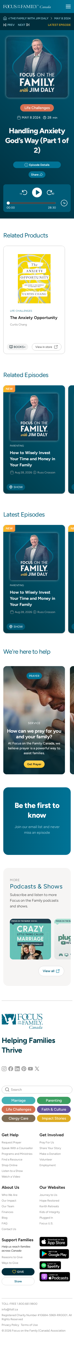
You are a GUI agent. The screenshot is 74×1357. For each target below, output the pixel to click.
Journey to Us (48, 1194)
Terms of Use (29, 1324)
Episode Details (39, 164)
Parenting (54, 1100)
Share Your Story (50, 1148)
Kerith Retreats (49, 1206)
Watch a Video (11, 1176)
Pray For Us (46, 1142)
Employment (47, 1165)
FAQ (4, 1223)
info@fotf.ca (10, 1309)
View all (48, 971)
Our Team (8, 1206)
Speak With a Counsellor (17, 1148)
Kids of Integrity (49, 1212)
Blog (4, 1217)
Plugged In (46, 1217)
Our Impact (9, 1200)
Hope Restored (49, 1200)
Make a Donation (50, 1153)
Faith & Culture (54, 1109)
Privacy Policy (10, 1324)
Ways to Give (10, 1262)
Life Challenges (37, 108)
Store (18, 1281)
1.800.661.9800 (27, 1303)
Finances (7, 1212)
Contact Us (9, 1229)
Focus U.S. (46, 1223)
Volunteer (45, 1159)
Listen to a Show (12, 1170)
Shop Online (9, 1165)
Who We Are (9, 1194)
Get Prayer (34, 764)
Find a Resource (12, 1159)
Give (20, 1271)
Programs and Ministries (17, 1153)
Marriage (18, 1100)
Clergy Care (18, 1118)
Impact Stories (54, 1118)
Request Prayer (11, 1142)
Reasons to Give (12, 1257)
